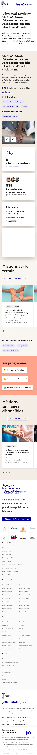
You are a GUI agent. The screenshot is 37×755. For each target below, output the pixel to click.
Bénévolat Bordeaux (7, 605)
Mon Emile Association (25, 645)
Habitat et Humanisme (8, 642)
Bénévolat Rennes (7, 591)
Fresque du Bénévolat (8, 665)
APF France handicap (8, 639)
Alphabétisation (6, 554)
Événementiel (6, 575)
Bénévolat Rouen (6, 588)
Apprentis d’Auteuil (7, 649)
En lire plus (6, 92)
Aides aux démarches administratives (12, 565)
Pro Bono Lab (23, 649)
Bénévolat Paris (6, 585)
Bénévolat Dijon (23, 602)
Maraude (4, 548)
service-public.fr (7, 721)
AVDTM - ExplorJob (7, 628)
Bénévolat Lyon (6, 595)
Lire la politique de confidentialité (10, 747)
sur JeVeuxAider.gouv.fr (14, 166)
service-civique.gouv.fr (20, 724)
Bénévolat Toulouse (24, 588)
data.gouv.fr (20, 721)
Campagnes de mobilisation (9, 682)
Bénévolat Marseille (24, 598)
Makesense (5, 625)
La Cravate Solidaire (24, 632)
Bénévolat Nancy (7, 608)
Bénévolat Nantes (24, 608)
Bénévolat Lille (23, 585)
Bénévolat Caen (23, 612)
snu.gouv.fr (5, 724)
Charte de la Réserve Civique (10, 662)
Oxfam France (23, 622)
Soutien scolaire (6, 561)
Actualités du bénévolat (8, 669)
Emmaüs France (6, 635)
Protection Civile (6, 645)
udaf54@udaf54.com (16, 217)
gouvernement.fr (23, 717)
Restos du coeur (23, 639)
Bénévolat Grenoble (24, 591)
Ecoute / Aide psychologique (10, 571)
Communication (6, 672)
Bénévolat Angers (24, 605)
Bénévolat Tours (6, 598)
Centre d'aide (6, 659)
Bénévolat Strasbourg (8, 602)
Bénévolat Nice (6, 612)
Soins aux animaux (7, 551)
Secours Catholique (24, 635)
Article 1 (21, 625)
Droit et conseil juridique (9, 568)
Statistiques (5, 686)
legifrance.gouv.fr (8, 717)
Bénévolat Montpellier (25, 595)
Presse (4, 679)
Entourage (22, 642)
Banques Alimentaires (8, 622)
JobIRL (21, 628)
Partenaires (5, 676)
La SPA (4, 632)
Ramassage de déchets (8, 558)
